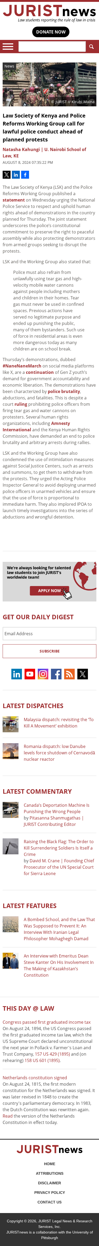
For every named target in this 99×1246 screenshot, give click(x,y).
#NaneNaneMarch (22, 366)
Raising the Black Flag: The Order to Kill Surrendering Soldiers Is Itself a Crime (59, 848)
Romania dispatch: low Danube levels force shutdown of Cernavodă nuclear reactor (59, 752)
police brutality (64, 391)
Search (91, 46)
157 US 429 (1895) (52, 1054)
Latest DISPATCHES (33, 705)
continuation (40, 372)
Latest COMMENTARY (37, 791)
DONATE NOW (50, 32)
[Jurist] (49, 14)
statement (14, 200)
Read (8, 1116)
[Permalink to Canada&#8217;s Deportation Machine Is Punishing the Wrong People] (10, 810)
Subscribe (50, 651)
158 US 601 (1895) (42, 1060)
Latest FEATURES (29, 905)
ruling (21, 404)
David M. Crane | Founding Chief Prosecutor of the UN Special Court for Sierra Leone (59, 867)
